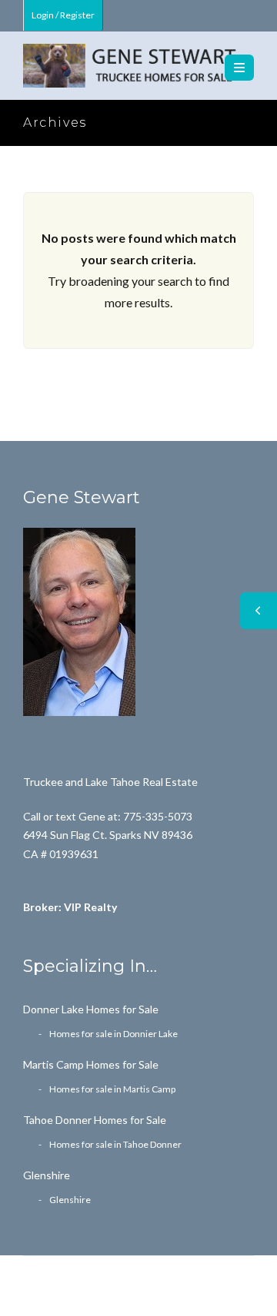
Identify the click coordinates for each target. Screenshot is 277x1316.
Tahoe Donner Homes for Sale (94, 1119)
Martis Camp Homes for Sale (91, 1064)
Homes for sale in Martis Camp (112, 1089)
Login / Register (63, 15)
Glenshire (46, 1175)
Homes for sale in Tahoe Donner (115, 1144)
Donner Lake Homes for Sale (91, 1009)
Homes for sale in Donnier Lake (113, 1033)
